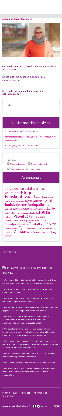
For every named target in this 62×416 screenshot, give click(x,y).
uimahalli (9, 232)
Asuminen (13, 192)
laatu (44, 209)
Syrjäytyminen (13, 224)
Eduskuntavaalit (20, 197)
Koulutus (26, 208)
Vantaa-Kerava (32, 232)
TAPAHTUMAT (8, 396)
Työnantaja (41, 228)
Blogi (26, 192)
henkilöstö (10, 201)
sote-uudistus (40, 220)
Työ (21, 227)
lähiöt (7, 212)
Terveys (50, 223)
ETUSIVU (6, 393)
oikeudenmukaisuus (19, 213)
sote (19, 220)
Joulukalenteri (16, 204)
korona (16, 208)
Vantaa (19, 231)
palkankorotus (33, 213)
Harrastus (47, 197)
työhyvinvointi (31, 228)
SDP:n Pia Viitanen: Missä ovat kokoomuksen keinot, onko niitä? (29, 362)
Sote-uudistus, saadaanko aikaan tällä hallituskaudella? (23, 92)
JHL (50, 200)
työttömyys (50, 228)
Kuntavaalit (36, 208)
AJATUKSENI (26, 393)
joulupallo (36, 204)
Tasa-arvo (37, 223)
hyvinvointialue (36, 201)
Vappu (42, 232)
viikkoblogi (50, 232)
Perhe (33, 216)
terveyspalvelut (11, 228)
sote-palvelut (27, 220)
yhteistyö (9, 235)
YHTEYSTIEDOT (40, 393)
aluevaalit (9, 189)
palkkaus (9, 217)
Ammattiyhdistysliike (29, 188)
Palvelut (21, 216)
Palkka (44, 212)
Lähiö (51, 208)
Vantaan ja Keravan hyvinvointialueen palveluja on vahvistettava (29, 68)
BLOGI (15, 393)
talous (25, 224)
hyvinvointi (19, 201)
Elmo (38, 197)
